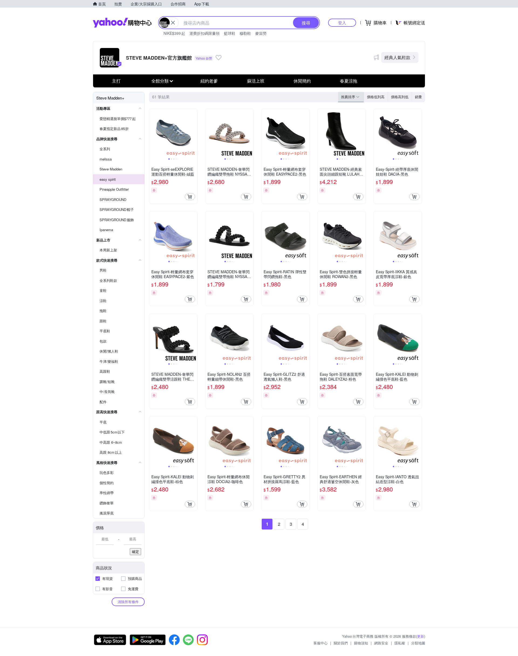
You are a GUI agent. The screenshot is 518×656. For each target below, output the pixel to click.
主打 (116, 81)
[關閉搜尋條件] (173, 22)
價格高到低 (399, 96)
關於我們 (341, 642)
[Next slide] (193, 133)
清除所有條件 (128, 601)
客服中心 (320, 642)
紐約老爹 (209, 81)
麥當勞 (261, 33)
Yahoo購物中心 (122, 22)
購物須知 (361, 642)
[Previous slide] (152, 133)
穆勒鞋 (245, 33)
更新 (420, 636)
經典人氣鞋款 (397, 57)
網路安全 (381, 642)
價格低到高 (375, 96)
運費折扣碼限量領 (204, 33)
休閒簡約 (302, 81)
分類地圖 (418, 642)
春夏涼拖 (348, 81)
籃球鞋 (229, 33)
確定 (135, 551)
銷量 (418, 96)
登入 (342, 22)
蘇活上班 (255, 81)
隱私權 (399, 642)
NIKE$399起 (174, 33)
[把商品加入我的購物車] (190, 196)
